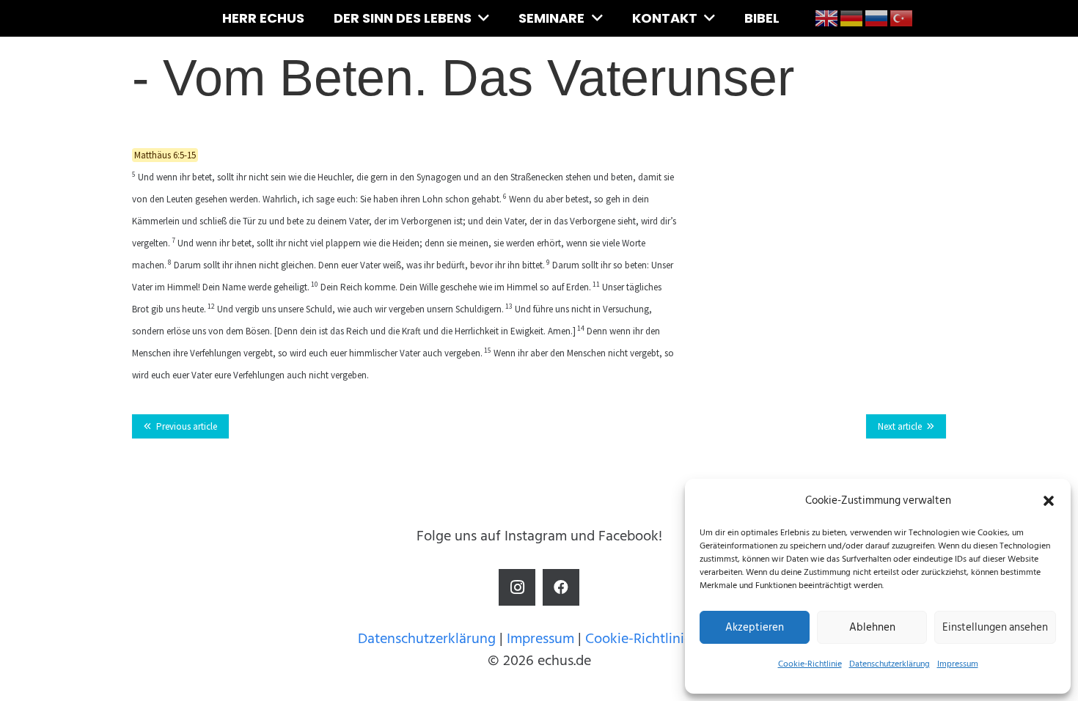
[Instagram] (517, 587)
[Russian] (877, 17)
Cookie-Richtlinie (810, 664)
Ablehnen (872, 627)
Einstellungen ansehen (995, 627)
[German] (852, 17)
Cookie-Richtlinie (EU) (653, 638)
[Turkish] (902, 17)
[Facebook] (561, 587)
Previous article (186, 426)
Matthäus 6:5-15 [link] (165, 155)
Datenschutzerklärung (889, 664)
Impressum (957, 664)
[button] (1048, 500)
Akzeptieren (754, 627)
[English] (827, 17)
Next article (900, 426)
